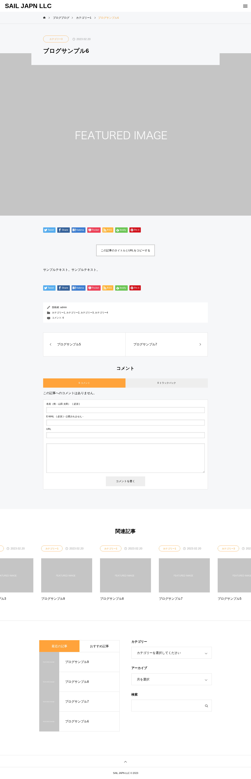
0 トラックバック (166, 383)
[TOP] (125, 761)
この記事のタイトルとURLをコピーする (125, 250)
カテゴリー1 (58, 312)
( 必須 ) (63, 404)
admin (63, 307)
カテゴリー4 (101, 312)
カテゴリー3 (56, 39)
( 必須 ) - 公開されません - (64, 416)
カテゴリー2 (72, 312)
